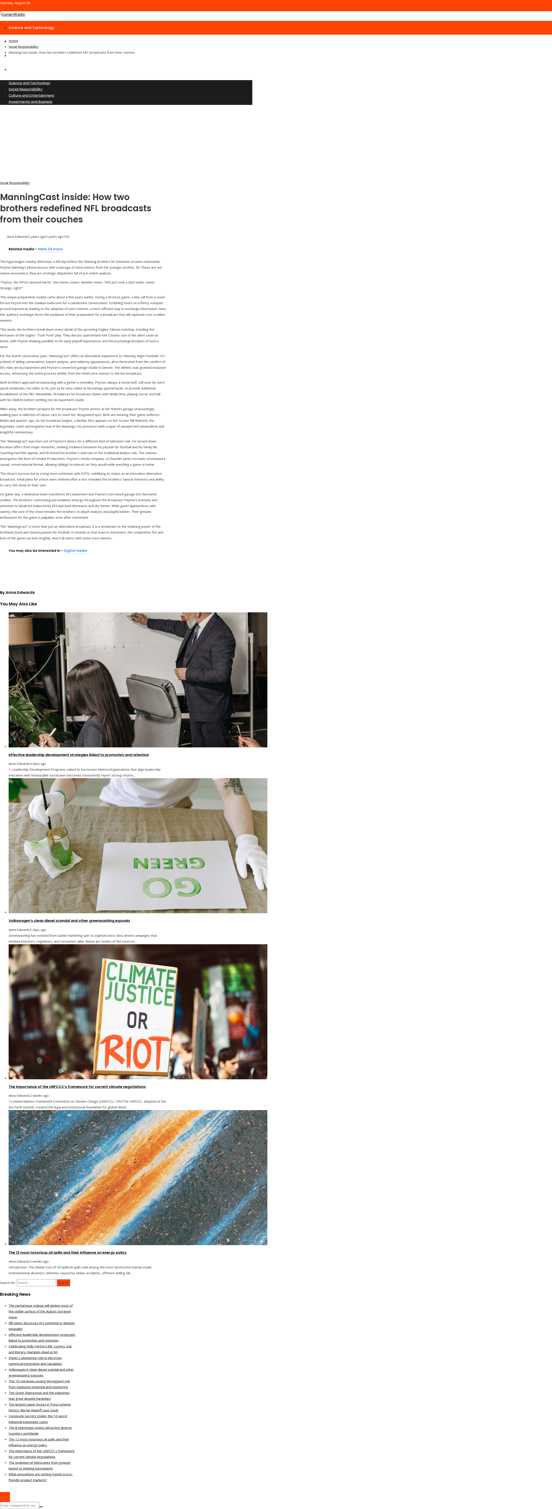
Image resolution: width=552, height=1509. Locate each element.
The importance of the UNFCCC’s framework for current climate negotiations (77, 1086)
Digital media (75, 550)
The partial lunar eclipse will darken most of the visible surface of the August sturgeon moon (41, 1311)
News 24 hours (50, 249)
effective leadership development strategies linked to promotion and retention (79, 754)
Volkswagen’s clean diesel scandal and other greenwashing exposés (69, 920)
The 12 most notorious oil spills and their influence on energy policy (68, 1252)
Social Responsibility (15, 182)
